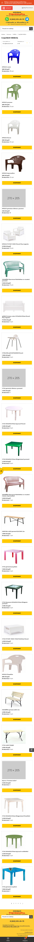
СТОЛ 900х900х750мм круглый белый (13, 423)
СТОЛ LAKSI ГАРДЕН (8, 745)
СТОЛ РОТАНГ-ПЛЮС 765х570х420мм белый (15, 639)
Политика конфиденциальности (25, 933)
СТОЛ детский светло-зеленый (12, 388)
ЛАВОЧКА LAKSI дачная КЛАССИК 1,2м (13, 531)
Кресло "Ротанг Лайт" (9, 780)
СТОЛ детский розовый (9, 566)
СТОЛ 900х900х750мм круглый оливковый (15, 851)
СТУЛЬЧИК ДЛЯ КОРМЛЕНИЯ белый (12, 353)
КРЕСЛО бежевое (7, 674)
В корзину (17, 76)
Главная (3, 34)
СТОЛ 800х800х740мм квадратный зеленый (15, 459)
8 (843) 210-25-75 (17, 19)
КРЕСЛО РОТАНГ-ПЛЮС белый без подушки (15, 244)
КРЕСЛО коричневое (8, 173)
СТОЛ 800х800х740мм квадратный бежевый (16, 816)
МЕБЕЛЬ (14, 34)
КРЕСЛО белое (6, 137)
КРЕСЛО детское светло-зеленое (13, 208)
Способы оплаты (29, 932)
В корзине (17, 74)
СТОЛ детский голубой (9, 887)
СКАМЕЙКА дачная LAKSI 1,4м (11, 709)
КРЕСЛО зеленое (7, 102)
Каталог (9, 34)
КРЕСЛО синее (6, 67)
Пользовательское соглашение (25, 935)
